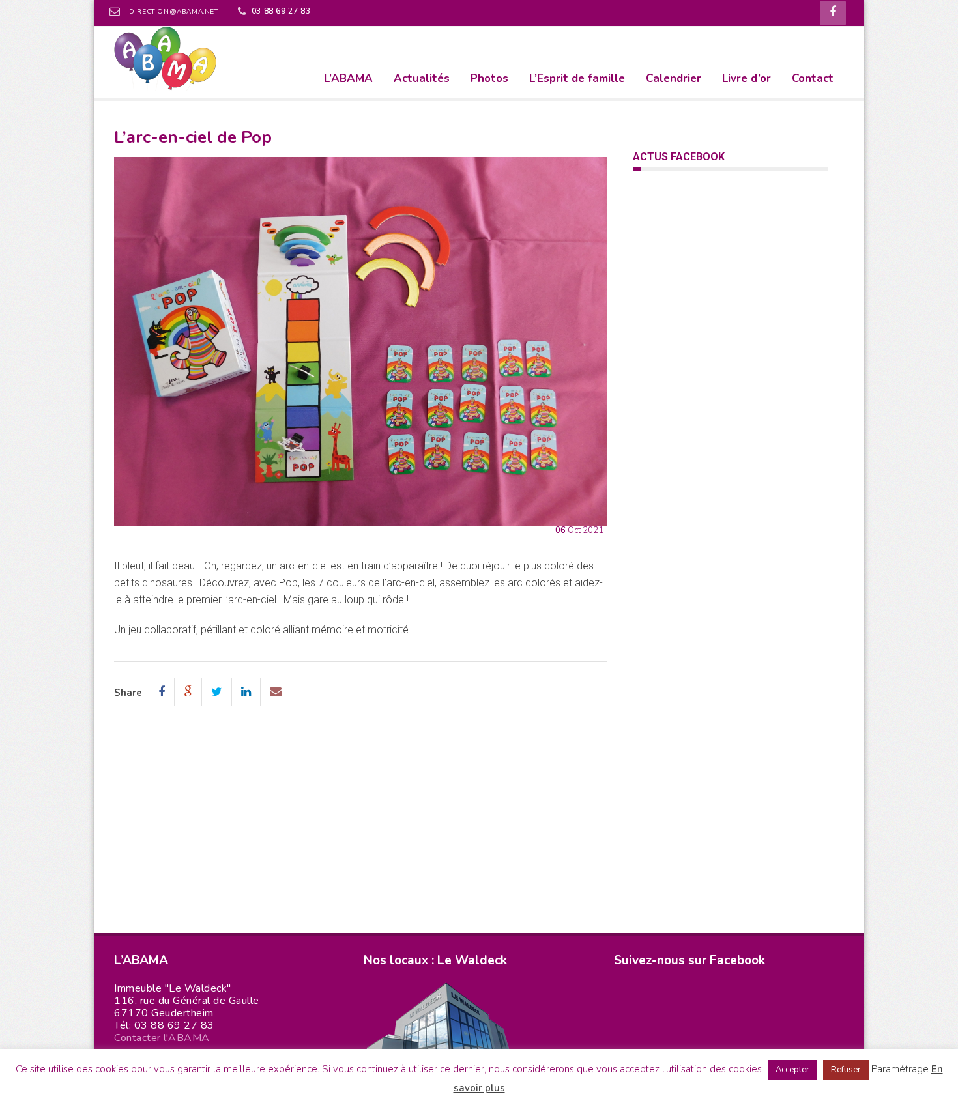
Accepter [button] (792, 1070)
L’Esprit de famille (577, 78)
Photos (489, 78)
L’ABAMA (348, 78)
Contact (813, 78)
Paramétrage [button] (900, 1069)
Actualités (422, 78)
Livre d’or (746, 78)
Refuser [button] (846, 1070)
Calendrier (673, 78)
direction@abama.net (173, 11)
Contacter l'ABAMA (162, 1038)
